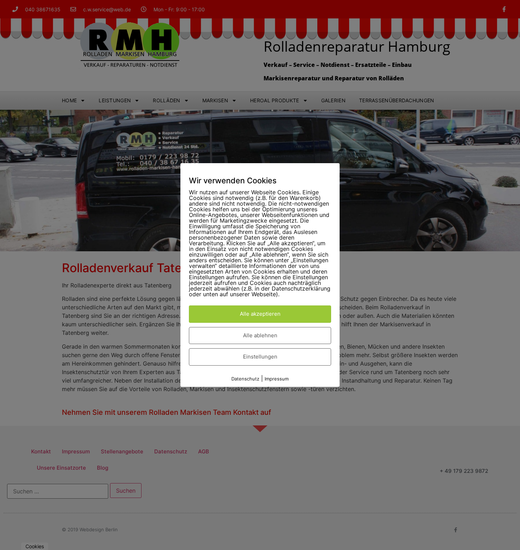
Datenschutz (245, 379)
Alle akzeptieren (260, 313)
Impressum (277, 379)
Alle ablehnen (260, 335)
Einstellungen (260, 356)
